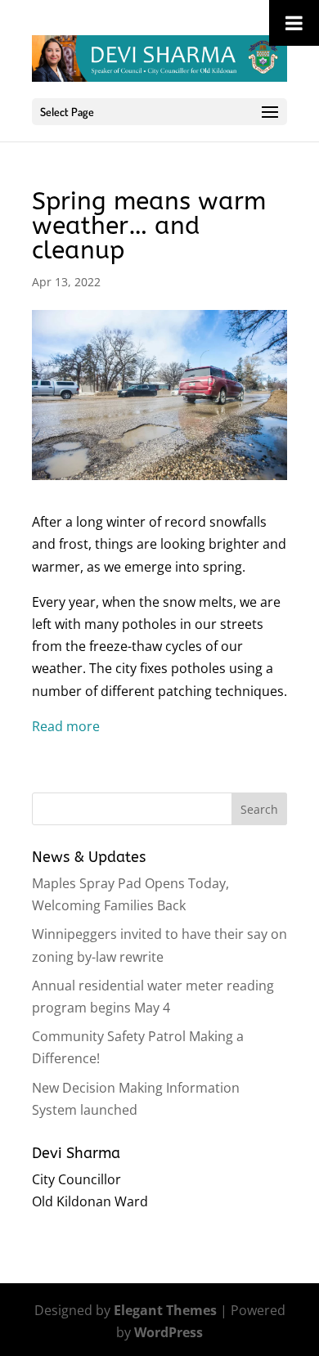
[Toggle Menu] (294, 23)
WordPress (168, 1332)
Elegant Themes (165, 1310)
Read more (66, 726)
